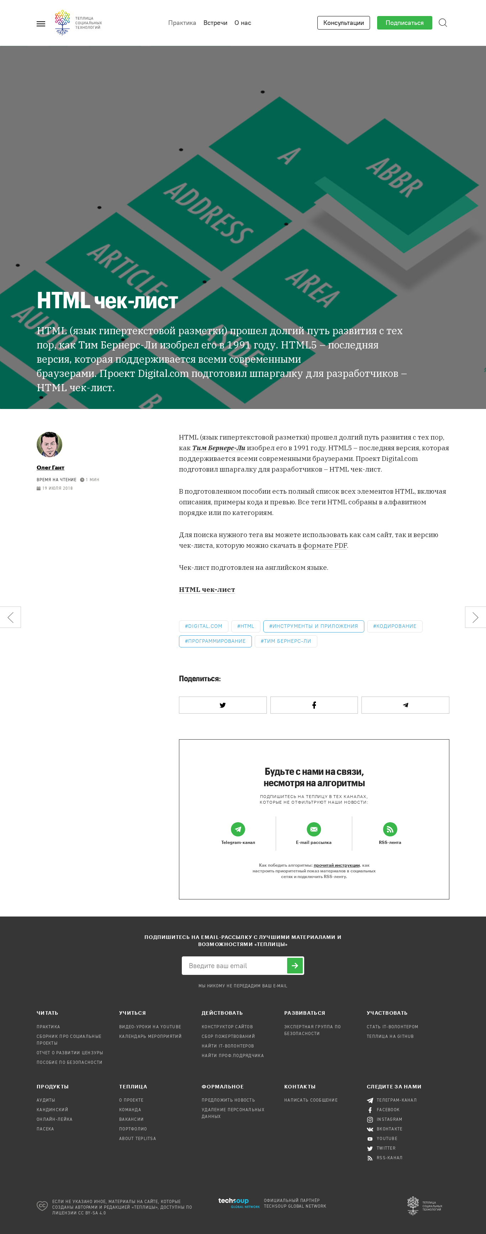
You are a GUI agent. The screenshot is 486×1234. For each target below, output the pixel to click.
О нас (242, 23)
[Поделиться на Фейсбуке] (314, 705)
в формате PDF (322, 545)
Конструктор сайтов (227, 1027)
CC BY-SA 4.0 (92, 1213)
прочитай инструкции (337, 864)
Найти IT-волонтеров (228, 1046)
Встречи (215, 23)
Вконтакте (390, 1129)
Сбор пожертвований (228, 1037)
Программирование (217, 641)
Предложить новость (228, 1100)
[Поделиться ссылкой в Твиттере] (223, 705)
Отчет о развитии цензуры (70, 1053)
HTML (248, 626)
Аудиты (46, 1100)
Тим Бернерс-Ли (287, 641)
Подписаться (405, 23)
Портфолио (133, 1129)
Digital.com (205, 626)
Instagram (390, 1120)
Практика (182, 23)
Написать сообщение (311, 1100)
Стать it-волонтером (392, 1027)
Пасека (45, 1129)
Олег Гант (50, 467)
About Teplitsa (137, 1139)
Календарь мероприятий (150, 1037)
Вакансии (131, 1120)
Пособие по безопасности (69, 1063)
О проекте (131, 1100)
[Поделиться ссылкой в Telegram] (405, 705)
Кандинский (52, 1110)
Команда (130, 1110)
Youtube (387, 1139)
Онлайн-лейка (55, 1120)
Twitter (386, 1148)
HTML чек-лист (207, 589)
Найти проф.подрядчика (233, 1056)
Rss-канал (390, 1158)
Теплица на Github (390, 1037)
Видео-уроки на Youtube (150, 1027)
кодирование (396, 626)
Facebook (388, 1110)
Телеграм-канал (397, 1100)
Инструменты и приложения (315, 626)
